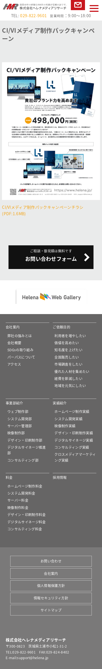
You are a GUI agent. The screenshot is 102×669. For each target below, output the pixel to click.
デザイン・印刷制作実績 (73, 432)
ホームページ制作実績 (71, 411)
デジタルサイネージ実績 (73, 440)
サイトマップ (51, 610)
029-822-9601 (33, 15)
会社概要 (14, 342)
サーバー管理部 (19, 425)
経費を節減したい (68, 378)
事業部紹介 (14, 403)
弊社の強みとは (19, 335)
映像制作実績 (64, 425)
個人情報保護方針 (51, 585)
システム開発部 (19, 418)
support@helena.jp (32, 657)
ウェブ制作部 (17, 411)
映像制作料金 (17, 507)
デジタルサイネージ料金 (26, 521)
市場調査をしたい (68, 364)
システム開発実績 (68, 418)
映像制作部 (16, 432)
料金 (9, 477)
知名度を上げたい (68, 349)
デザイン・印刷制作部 (24, 440)
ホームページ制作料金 (24, 486)
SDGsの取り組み (20, 349)
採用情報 (60, 477)
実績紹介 (60, 403)
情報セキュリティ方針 (51, 597)
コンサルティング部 (23, 460)
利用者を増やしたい (70, 335)
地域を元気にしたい (70, 385)
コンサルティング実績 (71, 447)
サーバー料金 (17, 500)
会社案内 (13, 327)
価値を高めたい (66, 342)
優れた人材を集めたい (71, 371)
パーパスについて (21, 357)
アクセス (14, 364)
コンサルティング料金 (24, 528)
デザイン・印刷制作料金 (26, 514)
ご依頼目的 (61, 327)
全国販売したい (66, 357)
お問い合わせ (51, 561)
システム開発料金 (21, 493)
